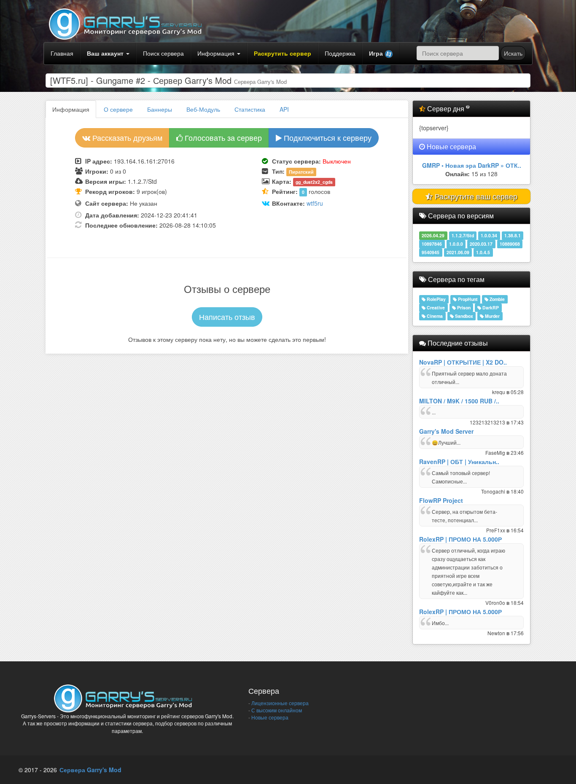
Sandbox (463, 316)
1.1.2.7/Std (463, 235)
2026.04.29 (433, 235)
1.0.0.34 (489, 235)
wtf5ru (315, 203)
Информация (216, 53)
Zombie (496, 299)
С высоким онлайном (276, 710)
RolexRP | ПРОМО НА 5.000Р (460, 539)
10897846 (432, 244)
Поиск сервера (163, 53)
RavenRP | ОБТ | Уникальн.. (459, 461)
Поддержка (340, 53)
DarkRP (490, 307)
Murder (492, 316)
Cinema (434, 316)
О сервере (118, 109)
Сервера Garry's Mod (90, 769)
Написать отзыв (227, 316)
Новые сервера (269, 717)
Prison (463, 307)
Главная (62, 53)
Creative (435, 307)
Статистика (249, 109)
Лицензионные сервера (279, 702)
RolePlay (435, 299)
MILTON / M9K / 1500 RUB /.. (459, 401)
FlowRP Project (441, 500)
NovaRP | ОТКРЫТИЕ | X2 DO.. (463, 362)
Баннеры (159, 109)
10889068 (510, 244)
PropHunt (467, 299)
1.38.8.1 (512, 235)
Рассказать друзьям (126, 137)
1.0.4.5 (483, 252)
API (284, 109)
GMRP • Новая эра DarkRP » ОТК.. (471, 165)
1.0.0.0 (456, 244)
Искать (513, 53)
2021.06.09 (458, 252)
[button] (381, 53)
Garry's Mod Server (446, 431)
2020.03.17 (481, 244)
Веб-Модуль (203, 109)
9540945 (430, 252)
